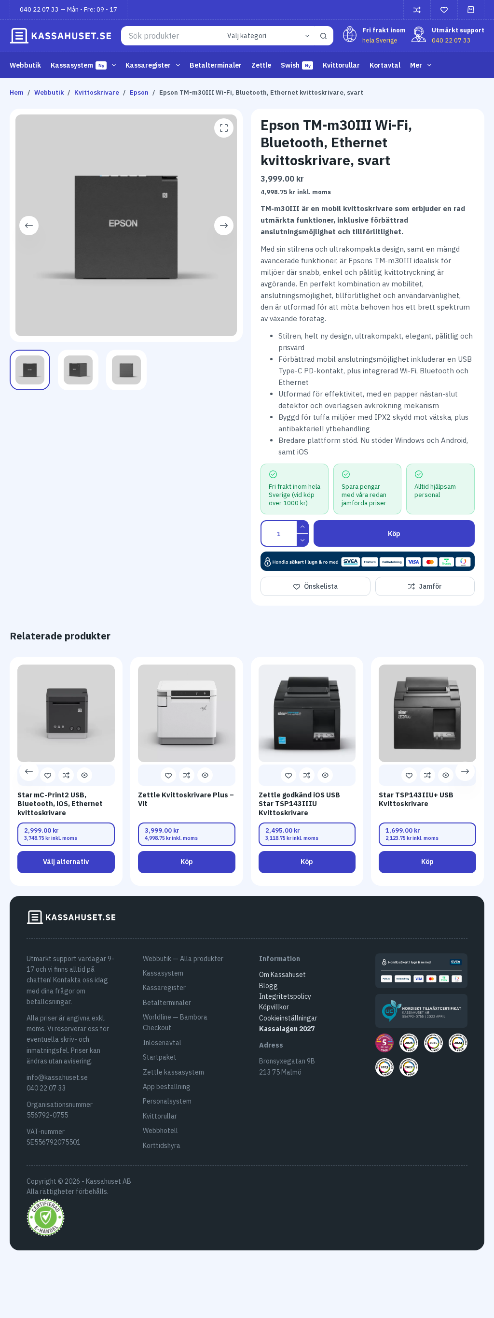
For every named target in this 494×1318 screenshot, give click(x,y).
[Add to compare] (66, 775)
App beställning (167, 1086)
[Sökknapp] (323, 35)
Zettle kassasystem (173, 1072)
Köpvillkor (274, 1007)
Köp (394, 533)
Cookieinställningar (288, 1018)
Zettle (261, 65)
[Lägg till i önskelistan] (47, 775)
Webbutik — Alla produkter (183, 958)
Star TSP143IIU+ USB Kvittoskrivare (416, 799)
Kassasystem (163, 973)
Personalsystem (167, 1101)
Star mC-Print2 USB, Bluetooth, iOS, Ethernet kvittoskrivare (60, 803)
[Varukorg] (470, 9)
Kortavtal (385, 65)
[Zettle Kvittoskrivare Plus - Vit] (186, 713)
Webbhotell (160, 1130)
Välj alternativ (66, 861)
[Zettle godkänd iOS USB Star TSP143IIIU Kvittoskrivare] (307, 713)
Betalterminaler (216, 65)
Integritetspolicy (285, 996)
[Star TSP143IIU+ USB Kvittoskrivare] (428, 713)
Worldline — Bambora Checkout (175, 1022)
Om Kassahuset (282, 974)
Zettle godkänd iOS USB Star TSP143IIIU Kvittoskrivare (299, 803)
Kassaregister (164, 987)
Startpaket (160, 1057)
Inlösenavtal (162, 1042)
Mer (416, 65)
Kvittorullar (341, 65)
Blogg (268, 985)
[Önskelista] (444, 10)
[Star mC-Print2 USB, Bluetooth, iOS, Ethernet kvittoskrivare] (66, 713)
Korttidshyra (161, 1145)
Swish (296, 65)
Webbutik (25, 65)
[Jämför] (417, 10)
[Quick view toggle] (84, 775)
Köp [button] (186, 861)
